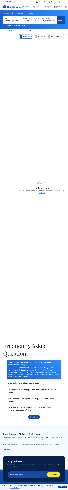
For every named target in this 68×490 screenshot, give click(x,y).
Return (35, 18)
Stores (53, 2)
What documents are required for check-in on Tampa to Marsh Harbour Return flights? (30, 409)
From (6, 18)
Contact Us (42, 2)
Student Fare (20, 25)
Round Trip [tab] (20, 13)
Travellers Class (45, 18)
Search (61, 20)
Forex (38, 7)
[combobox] (8, 21)
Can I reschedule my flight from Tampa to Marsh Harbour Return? (31, 400)
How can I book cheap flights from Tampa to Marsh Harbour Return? (32, 391)
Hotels (59, 7)
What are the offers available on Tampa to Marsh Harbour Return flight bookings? (31, 363)
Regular (8, 25)
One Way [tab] (8, 13)
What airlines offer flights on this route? (24, 383)
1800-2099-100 (10, 2)
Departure (25, 18)
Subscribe (53, 474)
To (15, 18)
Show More (34, 417)
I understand (62, 487)
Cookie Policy (15, 488)
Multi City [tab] (31, 13)
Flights (48, 7)
